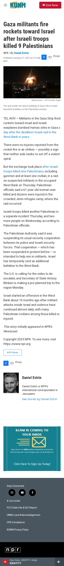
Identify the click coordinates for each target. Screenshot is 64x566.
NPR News (12, 352)
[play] (5, 561)
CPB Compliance (16, 522)
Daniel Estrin (21, 53)
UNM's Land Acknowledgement (23, 515)
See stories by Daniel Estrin (39, 399)
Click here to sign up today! (32, 464)
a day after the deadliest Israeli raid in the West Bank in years (31, 132)
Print (56, 56)
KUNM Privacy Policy (18, 529)
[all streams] (59, 561)
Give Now (52, 5)
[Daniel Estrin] (11, 383)
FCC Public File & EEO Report (22, 507)
